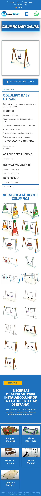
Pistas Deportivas (30, 439)
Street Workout (31, 461)
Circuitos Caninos (10, 483)
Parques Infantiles (10, 439)
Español (19, 7)
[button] (26, 14)
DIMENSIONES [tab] (8, 187)
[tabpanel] (20, 137)
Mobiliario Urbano (10, 461)
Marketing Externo (25, 494)
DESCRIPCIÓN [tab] (8, 89)
